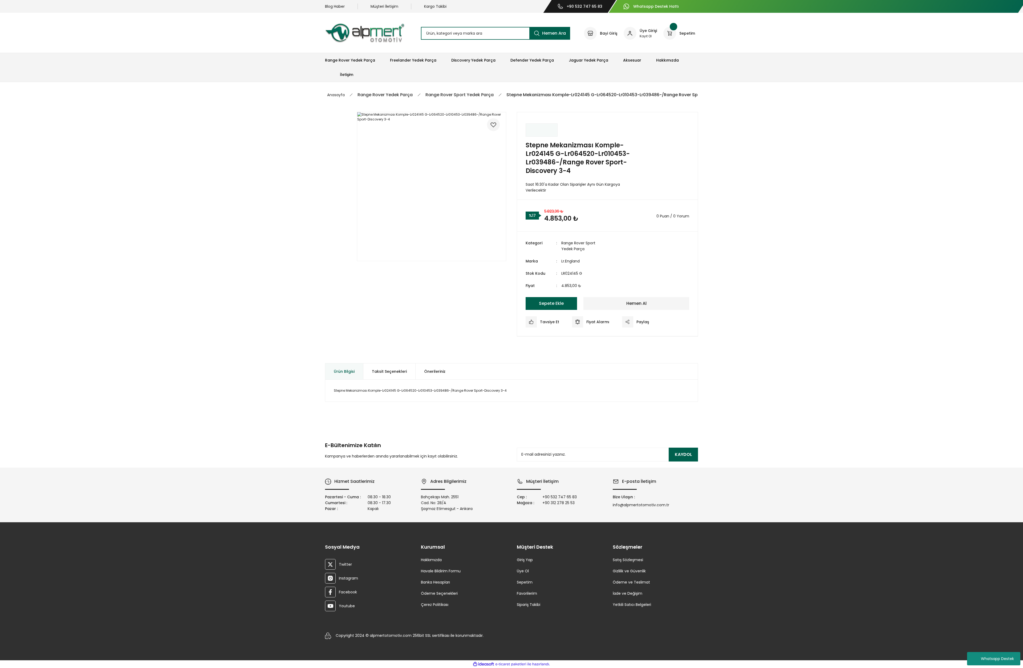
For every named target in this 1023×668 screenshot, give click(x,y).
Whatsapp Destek (997, 658)
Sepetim (525, 582)
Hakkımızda (431, 559)
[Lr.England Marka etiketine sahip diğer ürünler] (542, 130)
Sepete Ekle (551, 303)
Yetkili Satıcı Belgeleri (632, 604)
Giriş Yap (525, 559)
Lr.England (570, 261)
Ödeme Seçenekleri (439, 593)
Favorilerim (527, 593)
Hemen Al (636, 303)
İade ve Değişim (627, 593)
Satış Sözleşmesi (628, 559)
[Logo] (364, 33)
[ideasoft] (483, 664)
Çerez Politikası (434, 604)
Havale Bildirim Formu (441, 571)
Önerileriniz (434, 371)
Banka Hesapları (435, 582)
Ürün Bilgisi (344, 371)
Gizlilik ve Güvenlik (629, 571)
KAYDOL (683, 454)
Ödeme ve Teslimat (631, 582)
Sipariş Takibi (528, 604)
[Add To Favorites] (493, 124)
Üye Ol (523, 571)
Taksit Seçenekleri (389, 371)
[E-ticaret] (510, 664)
